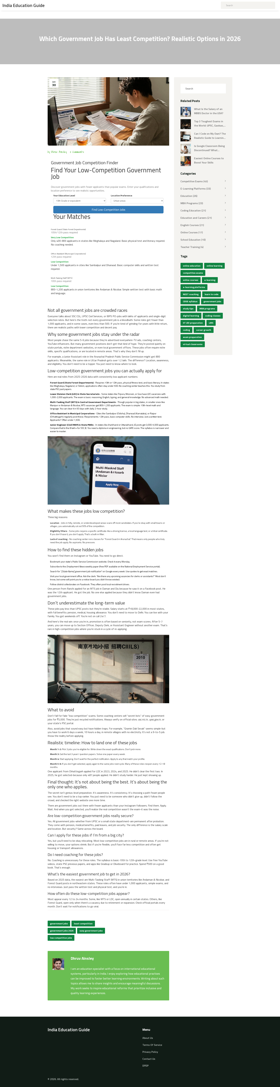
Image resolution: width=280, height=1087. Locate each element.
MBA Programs (192, 203)
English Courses (192, 225)
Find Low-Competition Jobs (108, 209)
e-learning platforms (194, 287)
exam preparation (192, 337)
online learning (214, 265)
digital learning (191, 315)
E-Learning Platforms (196, 189)
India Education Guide (23, 5)
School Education (193, 240)
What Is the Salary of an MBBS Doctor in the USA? (208, 111)
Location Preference (121, 195)
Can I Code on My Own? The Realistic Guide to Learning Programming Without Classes (210, 136)
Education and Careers (196, 218)
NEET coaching (190, 294)
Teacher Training (192, 247)
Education (189, 196)
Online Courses (192, 232)
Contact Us (148, 1059)
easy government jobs (91, 930)
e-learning (209, 280)
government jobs (59, 923)
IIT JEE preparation (193, 322)
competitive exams (193, 273)
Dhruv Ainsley (59, 152)
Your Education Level (64, 195)
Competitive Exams (194, 181)
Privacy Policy (150, 1052)
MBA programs (207, 308)
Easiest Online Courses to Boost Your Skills (209, 160)
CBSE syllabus (190, 301)
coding (186, 330)
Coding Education (193, 210)
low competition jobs (61, 937)
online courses (190, 280)
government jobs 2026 (61, 930)
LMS (211, 322)
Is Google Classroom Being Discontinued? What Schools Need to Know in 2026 (209, 148)
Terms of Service (152, 1045)
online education (191, 265)
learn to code (211, 294)
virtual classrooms (192, 344)
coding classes (212, 315)
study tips (188, 308)
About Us (147, 1038)
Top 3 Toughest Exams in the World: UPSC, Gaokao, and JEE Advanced (209, 123)
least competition (83, 923)
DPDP (145, 1066)
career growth (203, 330)
